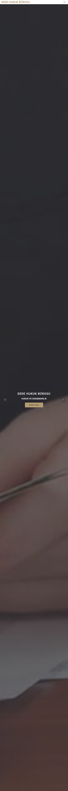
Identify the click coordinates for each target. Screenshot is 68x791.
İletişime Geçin (34, 405)
